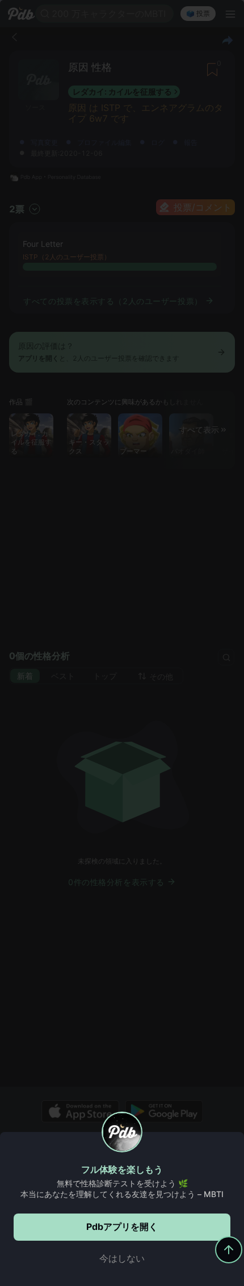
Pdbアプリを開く (122, 1226)
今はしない (122, 1258)
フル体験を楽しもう (122, 1169)
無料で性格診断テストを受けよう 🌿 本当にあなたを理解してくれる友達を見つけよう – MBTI (122, 1188)
